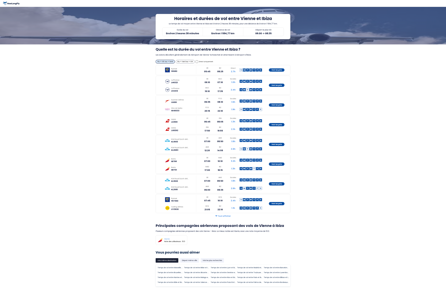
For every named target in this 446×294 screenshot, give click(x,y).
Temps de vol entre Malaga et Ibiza (197, 277)
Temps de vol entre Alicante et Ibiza (197, 272)
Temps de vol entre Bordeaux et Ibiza (277, 282)
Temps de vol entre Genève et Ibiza (224, 272)
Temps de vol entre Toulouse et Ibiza (250, 272)
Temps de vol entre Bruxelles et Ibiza (171, 272)
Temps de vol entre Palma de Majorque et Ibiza (250, 282)
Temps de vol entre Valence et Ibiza (197, 282)
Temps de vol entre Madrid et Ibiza (250, 267)
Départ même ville (189, 260)
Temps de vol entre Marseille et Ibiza (171, 267)
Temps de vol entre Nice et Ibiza (224, 277)
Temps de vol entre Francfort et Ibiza (224, 282)
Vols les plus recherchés (212, 260)
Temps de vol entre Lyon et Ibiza (224, 267)
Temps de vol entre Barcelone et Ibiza (277, 267)
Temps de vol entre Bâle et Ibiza (171, 282)
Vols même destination (166, 260)
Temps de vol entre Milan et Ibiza (197, 267)
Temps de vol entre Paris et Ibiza (250, 277)
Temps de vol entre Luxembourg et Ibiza (277, 272)
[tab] (167, 260)
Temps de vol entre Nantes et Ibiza (171, 277)
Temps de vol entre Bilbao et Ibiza (277, 277)
